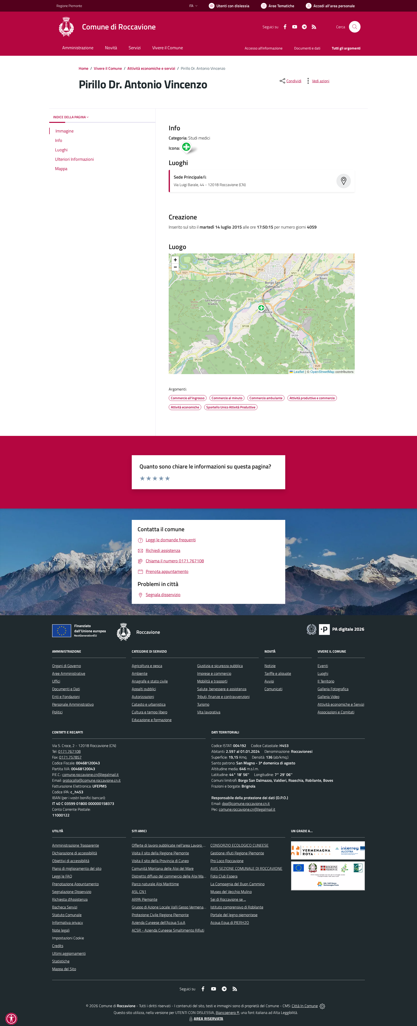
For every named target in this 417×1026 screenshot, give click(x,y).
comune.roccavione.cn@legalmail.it (90, 774)
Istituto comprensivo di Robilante (236, 907)
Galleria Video (328, 696)
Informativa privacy (67, 922)
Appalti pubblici (144, 689)
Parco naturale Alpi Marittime (155, 884)
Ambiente (139, 673)
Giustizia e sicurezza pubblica (220, 666)
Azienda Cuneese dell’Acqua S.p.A (158, 922)
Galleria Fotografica (333, 689)
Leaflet (298, 371)
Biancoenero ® (227, 1012)
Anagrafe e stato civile (150, 681)
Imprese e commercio (214, 673)
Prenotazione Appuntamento (75, 884)
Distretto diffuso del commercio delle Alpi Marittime (173, 876)
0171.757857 (70, 757)
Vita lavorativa (208, 712)
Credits (57, 946)
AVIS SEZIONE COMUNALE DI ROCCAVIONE (246, 868)
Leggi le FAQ (62, 876)
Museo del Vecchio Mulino (231, 891)
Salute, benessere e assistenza (221, 689)
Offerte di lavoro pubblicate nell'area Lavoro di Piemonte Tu (179, 845)
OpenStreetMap (322, 371)
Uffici (56, 681)
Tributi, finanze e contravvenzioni (223, 696)
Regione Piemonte (69, 5)
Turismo (203, 704)
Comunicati (273, 689)
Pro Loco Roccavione (226, 861)
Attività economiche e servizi (151, 68)
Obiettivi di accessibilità (70, 861)
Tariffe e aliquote (277, 673)
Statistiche (61, 961)
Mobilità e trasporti (212, 681)
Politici (57, 712)
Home (83, 68)
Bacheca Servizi (64, 907)
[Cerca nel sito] (355, 27)
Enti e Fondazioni (66, 696)
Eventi (323, 666)
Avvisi (269, 681)
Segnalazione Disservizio (71, 891)
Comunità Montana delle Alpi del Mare (163, 868)
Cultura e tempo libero (149, 712)
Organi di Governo (66, 666)
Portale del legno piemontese (233, 915)
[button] (264, 309)
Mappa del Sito (64, 969)
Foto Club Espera (223, 876)
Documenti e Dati (66, 689)
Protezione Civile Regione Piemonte (160, 915)
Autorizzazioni (143, 696)
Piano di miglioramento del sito (76, 868)
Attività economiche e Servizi (341, 704)
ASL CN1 (139, 891)
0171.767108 (69, 751)
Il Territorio (326, 681)
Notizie (270, 666)
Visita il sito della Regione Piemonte (160, 853)
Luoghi (323, 673)
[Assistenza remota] (322, 1006)
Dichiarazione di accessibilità (74, 853)
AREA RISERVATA (208, 1018)
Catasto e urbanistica (149, 704)
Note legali (61, 930)
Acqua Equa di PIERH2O (229, 922)
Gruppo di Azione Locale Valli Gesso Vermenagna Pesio (175, 907)
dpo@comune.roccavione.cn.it (246, 803)
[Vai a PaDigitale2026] (335, 629)
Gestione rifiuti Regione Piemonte (237, 853)
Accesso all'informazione (264, 48)
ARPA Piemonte (144, 899)
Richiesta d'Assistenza (70, 899)
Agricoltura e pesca (147, 666)
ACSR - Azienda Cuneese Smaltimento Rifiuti (168, 930)
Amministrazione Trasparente (75, 845)
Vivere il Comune (108, 68)
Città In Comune (305, 1006)
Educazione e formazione (152, 720)
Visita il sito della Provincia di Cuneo (160, 861)
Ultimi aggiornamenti (69, 953)
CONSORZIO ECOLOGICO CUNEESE (239, 845)
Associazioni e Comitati (336, 712)
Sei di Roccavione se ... (228, 899)
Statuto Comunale (67, 915)
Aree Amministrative (68, 673)
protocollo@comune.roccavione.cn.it (92, 780)
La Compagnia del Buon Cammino (237, 884)
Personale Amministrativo (73, 704)
